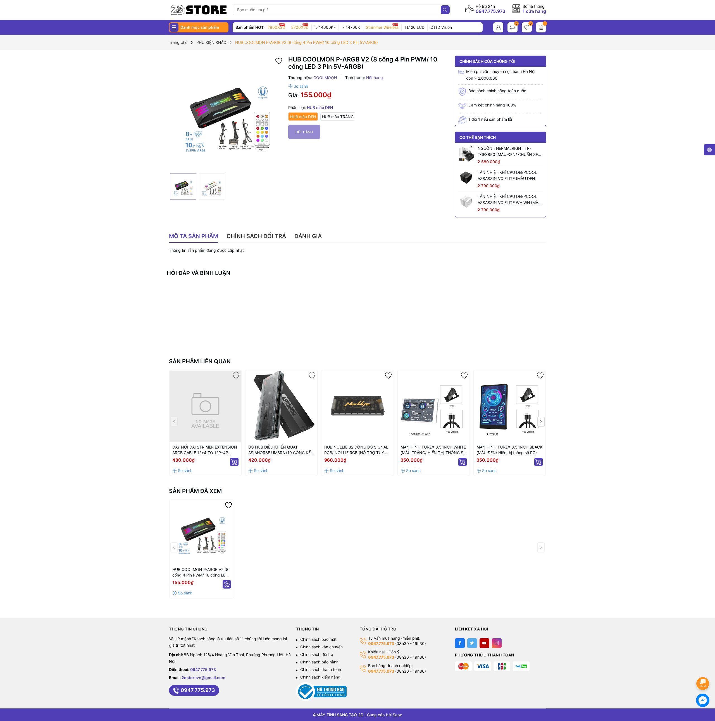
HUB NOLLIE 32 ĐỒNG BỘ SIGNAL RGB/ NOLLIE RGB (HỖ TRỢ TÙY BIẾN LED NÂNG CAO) (356, 450)
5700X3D (300, 27)
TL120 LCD (414, 27)
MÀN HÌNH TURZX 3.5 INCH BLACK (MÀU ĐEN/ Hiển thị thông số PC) (509, 450)
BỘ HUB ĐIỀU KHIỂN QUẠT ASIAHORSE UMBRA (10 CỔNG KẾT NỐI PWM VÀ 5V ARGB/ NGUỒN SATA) (280, 450)
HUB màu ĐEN (303, 116)
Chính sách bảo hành (319, 662)
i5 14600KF (325, 27)
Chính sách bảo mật (318, 639)
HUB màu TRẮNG (338, 116)
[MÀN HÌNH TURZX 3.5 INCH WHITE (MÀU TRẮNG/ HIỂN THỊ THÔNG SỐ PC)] (433, 406)
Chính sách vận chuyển (321, 646)
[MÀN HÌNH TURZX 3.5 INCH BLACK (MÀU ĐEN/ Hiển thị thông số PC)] (509, 406)
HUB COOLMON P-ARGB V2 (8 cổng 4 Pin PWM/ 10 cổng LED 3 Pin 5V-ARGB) (200, 572)
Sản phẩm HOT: (249, 27)
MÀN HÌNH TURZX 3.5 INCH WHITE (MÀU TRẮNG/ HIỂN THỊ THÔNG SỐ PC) (433, 450)
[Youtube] (484, 643)
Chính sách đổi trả (316, 654)
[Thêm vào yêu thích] (278, 60)
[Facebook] (460, 643)
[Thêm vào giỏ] (234, 462)
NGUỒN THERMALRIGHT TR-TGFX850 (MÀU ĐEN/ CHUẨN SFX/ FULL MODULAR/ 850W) (510, 152)
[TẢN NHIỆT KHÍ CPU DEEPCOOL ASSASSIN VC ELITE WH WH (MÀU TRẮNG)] (466, 201)
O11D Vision (441, 27)
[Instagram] (497, 643)
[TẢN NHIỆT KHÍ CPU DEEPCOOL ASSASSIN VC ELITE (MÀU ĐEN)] (466, 177)
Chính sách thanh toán (320, 669)
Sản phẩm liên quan (200, 361)
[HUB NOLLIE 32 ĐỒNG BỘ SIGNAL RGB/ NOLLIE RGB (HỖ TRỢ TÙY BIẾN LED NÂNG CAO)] (357, 406)
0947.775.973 (490, 11)
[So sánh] (298, 86)
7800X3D (276, 27)
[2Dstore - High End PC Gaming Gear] (199, 9)
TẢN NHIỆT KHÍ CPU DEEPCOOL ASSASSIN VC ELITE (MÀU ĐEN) (507, 175)
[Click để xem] (226, 113)
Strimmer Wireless (382, 27)
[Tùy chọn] (227, 584)
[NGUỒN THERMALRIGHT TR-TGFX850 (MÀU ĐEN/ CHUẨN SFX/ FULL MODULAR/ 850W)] (466, 153)
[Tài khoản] (498, 27)
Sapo (397, 714)
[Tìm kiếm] (445, 9)
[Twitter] (472, 643)
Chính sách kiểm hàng (320, 677)
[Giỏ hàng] (541, 27)
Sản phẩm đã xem (195, 491)
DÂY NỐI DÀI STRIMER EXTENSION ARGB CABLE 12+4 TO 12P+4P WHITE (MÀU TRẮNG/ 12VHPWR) (204, 450)
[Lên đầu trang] (704, 668)
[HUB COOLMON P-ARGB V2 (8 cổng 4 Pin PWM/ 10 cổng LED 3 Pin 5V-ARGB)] (202, 532)
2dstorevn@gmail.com (203, 677)
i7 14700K (351, 27)
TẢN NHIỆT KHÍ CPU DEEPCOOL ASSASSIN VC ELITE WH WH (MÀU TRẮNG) (509, 200)
